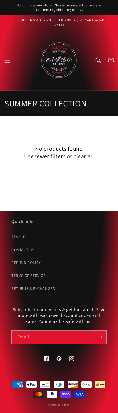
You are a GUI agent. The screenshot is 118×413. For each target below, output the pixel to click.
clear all (84, 156)
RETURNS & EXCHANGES (33, 288)
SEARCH (18, 236)
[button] (7, 60)
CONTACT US (22, 249)
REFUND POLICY (26, 262)
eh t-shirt (64, 404)
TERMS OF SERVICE (28, 275)
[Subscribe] (100, 337)
